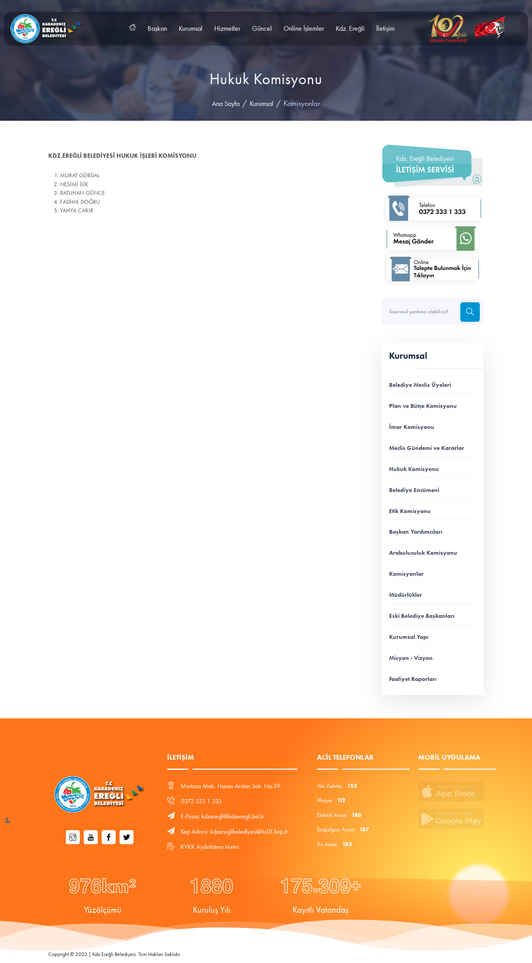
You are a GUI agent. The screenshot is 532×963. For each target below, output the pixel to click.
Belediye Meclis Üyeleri (420, 384)
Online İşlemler (304, 28)
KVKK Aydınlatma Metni (210, 846)
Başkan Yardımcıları (415, 531)
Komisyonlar (406, 573)
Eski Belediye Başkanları (421, 615)
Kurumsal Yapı (408, 636)
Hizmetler (227, 28)
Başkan (157, 28)
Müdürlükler (405, 594)
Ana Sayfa (226, 103)
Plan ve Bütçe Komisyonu (423, 405)
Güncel (262, 28)
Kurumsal (191, 28)
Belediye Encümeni (414, 490)
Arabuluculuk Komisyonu (423, 552)
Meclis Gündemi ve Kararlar (426, 448)
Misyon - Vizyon (411, 657)
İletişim (385, 28)
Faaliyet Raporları (413, 679)
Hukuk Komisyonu (414, 469)
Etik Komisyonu (410, 511)
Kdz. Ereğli (350, 28)
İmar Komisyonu (411, 426)
